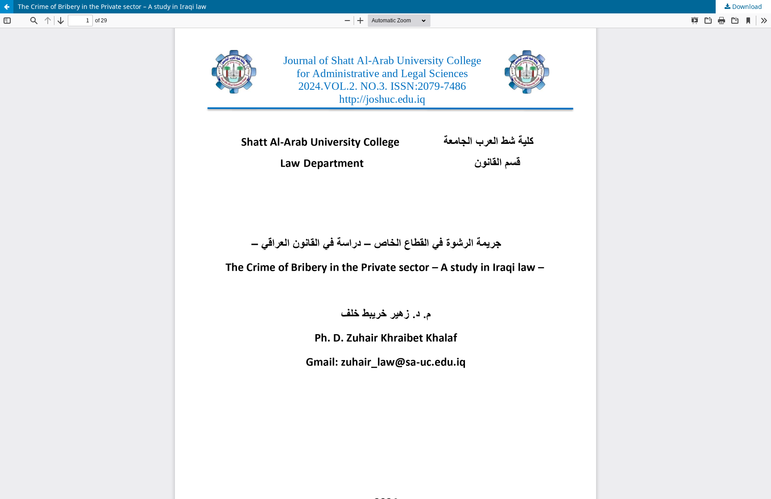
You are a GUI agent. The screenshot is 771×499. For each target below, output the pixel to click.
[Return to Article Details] (6, 6)
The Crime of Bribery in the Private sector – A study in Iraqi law (112, 6)
